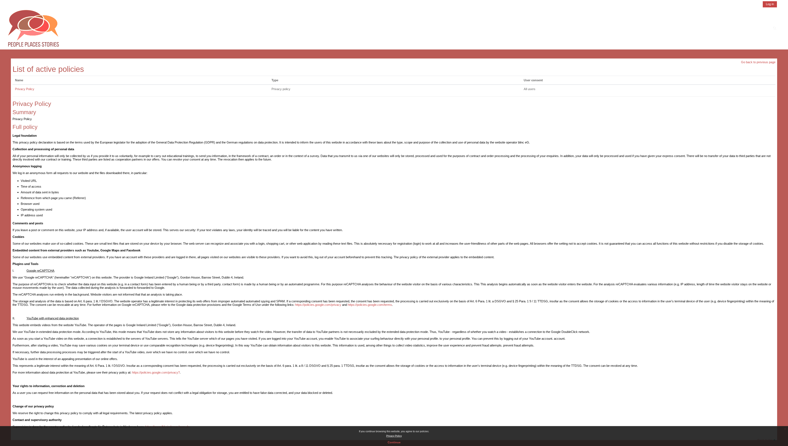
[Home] (33, 28)
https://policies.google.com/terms (370, 304)
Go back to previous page (758, 62)
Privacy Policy (394, 436)
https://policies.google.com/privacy (318, 304)
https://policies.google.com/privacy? (156, 372)
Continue (394, 442)
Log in (770, 4)
